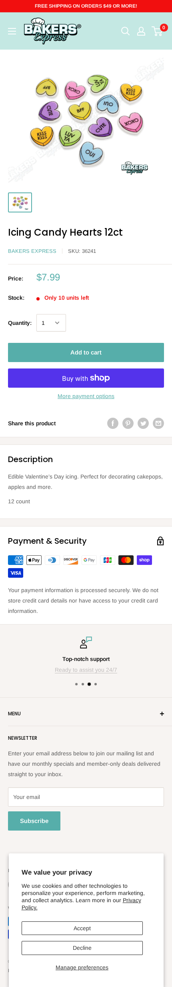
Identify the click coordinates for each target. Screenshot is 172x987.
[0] (157, 31)
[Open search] (125, 31)
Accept (82, 928)
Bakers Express (32, 251)
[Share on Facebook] (112, 423)
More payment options (86, 396)
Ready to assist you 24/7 (86, 670)
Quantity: (20, 323)
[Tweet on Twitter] (143, 423)
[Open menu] (12, 31)
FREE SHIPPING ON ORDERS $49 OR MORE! (86, 6)
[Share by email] (158, 423)
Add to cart (86, 352)
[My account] (141, 31)
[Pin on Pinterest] (128, 423)
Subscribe (34, 820)
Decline (82, 948)
